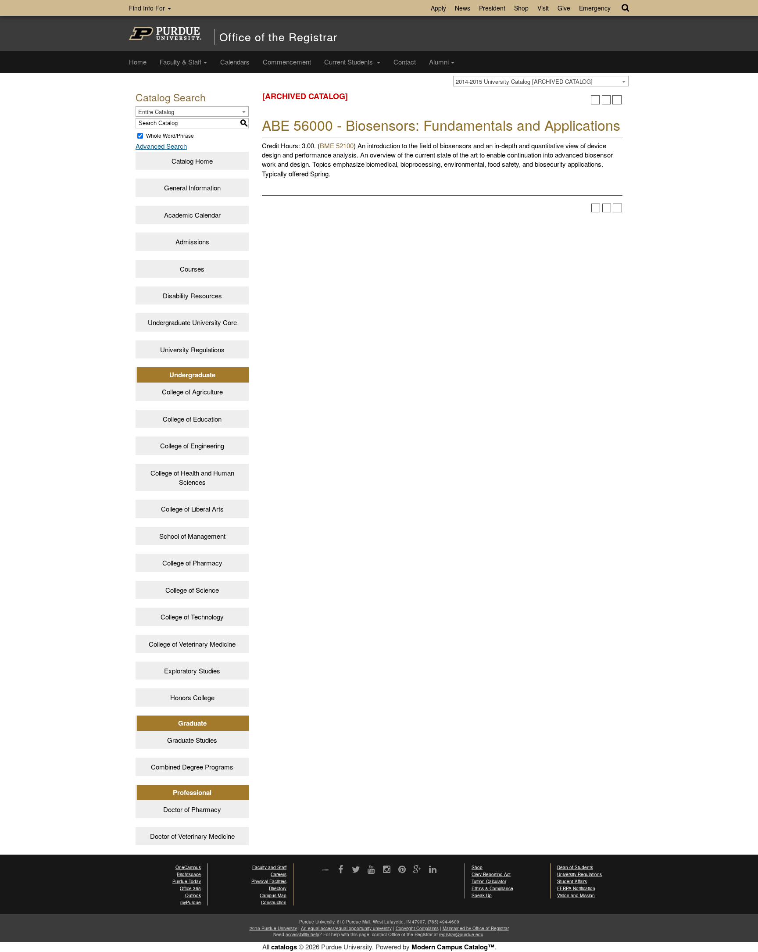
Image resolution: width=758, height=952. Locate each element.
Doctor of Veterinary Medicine (192, 836)
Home (138, 61)
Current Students (349, 61)
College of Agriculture (192, 391)
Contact (404, 61)
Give (564, 8)
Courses (192, 268)
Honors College (192, 697)
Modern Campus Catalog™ (452, 947)
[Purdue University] (165, 33)
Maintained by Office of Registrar (476, 928)
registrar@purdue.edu (461, 934)
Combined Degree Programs (192, 766)
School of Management (192, 535)
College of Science (192, 589)
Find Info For (148, 8)
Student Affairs (572, 881)
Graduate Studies (192, 739)
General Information (192, 187)
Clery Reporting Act (491, 874)
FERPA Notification (576, 888)
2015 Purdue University (273, 928)
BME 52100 (337, 145)
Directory (277, 888)
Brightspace (189, 874)
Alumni (439, 61)
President (492, 8)
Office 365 (190, 888)
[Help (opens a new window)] (617, 99)
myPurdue (190, 902)
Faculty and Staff (269, 867)
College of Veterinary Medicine (192, 643)
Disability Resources (192, 295)
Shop (521, 8)
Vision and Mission (576, 895)
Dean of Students (575, 867)
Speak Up (482, 895)
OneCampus (188, 867)
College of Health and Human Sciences (192, 477)
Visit (543, 8)
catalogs (284, 947)
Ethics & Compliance (492, 888)
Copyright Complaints (417, 928)
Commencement (287, 61)
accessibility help (302, 934)
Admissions (192, 241)
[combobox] (541, 81)
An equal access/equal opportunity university (346, 928)
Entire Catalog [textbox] (156, 111)
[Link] (341, 870)
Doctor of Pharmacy (192, 809)
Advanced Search (161, 145)
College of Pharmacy (192, 562)
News (462, 8)
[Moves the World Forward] (325, 870)
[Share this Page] (595, 99)
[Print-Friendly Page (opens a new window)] (606, 99)
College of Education (192, 418)
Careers (278, 874)
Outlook (193, 895)
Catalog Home (192, 160)
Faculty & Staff (180, 61)
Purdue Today (186, 881)
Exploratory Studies (192, 670)
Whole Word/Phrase (170, 135)
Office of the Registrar (278, 36)
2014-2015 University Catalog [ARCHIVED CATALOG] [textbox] (524, 81)
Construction (273, 902)
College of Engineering (192, 445)
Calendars (235, 61)
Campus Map (273, 895)
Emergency (595, 8)
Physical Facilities (268, 881)
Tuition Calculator (489, 881)
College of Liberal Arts (192, 508)
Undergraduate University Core (192, 322)
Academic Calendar (192, 214)
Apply (438, 8)
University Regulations (192, 349)
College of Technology (192, 616)
